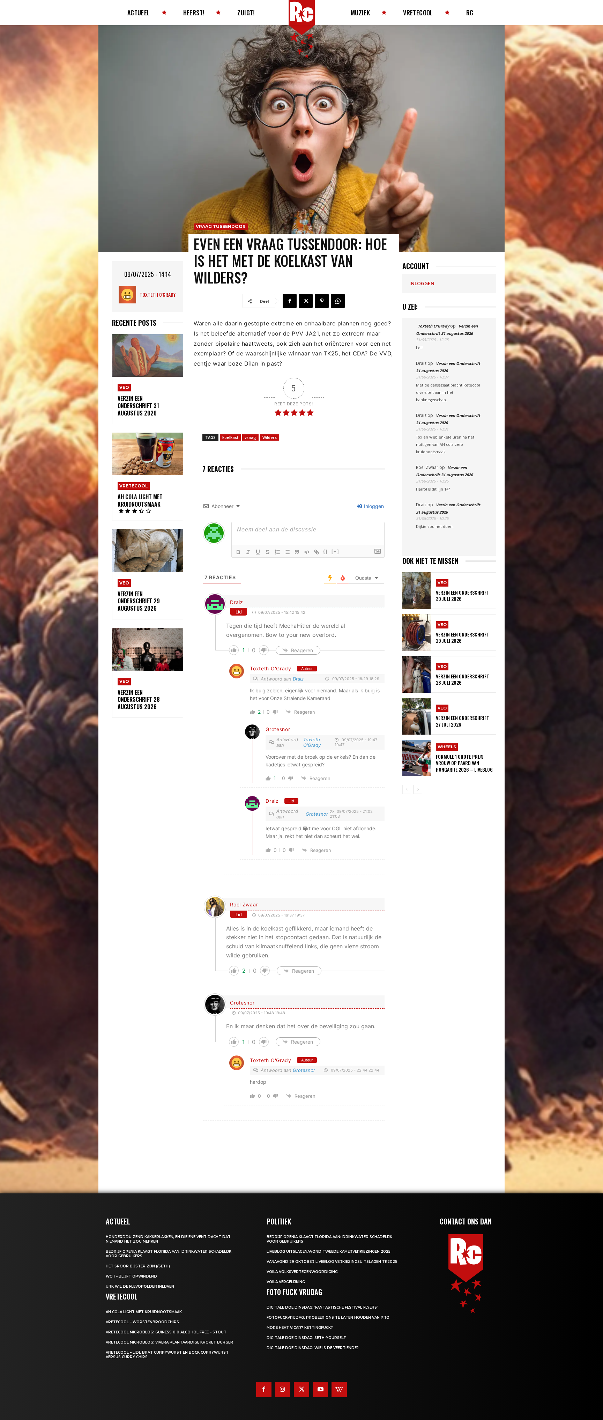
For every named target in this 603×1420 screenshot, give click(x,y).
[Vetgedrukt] (238, 552)
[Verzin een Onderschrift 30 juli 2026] (416, 590)
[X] (306, 301)
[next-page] (418, 789)
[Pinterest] (322, 301)
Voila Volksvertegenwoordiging (302, 1272)
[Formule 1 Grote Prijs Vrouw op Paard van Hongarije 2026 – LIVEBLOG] (416, 758)
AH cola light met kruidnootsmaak (140, 500)
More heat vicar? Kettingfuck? (300, 1327)
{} (325, 551)
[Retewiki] (339, 1389)
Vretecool (133, 485)
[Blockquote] (297, 552)
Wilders (269, 437)
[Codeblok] (307, 552)
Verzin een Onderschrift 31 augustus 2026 (138, 405)
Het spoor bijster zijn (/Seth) (138, 1266)
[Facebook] (290, 301)
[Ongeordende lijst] (287, 552)
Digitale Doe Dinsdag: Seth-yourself (306, 1338)
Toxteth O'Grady (158, 294)
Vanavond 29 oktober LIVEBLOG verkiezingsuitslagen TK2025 (332, 1261)
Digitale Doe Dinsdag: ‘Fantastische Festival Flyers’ (322, 1307)
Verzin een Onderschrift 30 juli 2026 (462, 595)
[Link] (316, 552)
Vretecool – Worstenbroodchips (142, 1322)
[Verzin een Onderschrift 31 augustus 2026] (147, 355)
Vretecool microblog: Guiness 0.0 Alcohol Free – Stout (166, 1332)
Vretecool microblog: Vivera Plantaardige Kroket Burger (169, 1342)
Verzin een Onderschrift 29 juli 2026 (462, 637)
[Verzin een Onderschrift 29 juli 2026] (416, 632)
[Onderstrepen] (258, 552)
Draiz (236, 602)
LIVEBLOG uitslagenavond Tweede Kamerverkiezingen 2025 (328, 1251)
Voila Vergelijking (286, 1282)
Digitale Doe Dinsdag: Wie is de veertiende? (313, 1348)
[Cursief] (248, 552)
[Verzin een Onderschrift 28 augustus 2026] (147, 649)
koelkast (230, 437)
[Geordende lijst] (277, 552)
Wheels (447, 746)
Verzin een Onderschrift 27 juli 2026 (462, 721)
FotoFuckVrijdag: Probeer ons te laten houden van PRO (328, 1317)
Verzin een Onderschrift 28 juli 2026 (462, 679)
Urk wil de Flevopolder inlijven (140, 1286)
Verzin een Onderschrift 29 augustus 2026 (139, 601)
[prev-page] (406, 789)
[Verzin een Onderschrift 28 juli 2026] (416, 674)
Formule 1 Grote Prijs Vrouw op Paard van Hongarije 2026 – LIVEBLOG (464, 763)
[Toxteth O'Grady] (129, 294)
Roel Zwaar (244, 904)
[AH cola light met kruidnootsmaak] (147, 454)
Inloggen (373, 506)
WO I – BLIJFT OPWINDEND (131, 1276)
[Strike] (268, 552)
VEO (124, 387)
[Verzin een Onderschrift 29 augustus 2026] (147, 550)
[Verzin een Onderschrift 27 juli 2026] (416, 716)
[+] (335, 551)
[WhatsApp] (338, 301)
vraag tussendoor (221, 226)
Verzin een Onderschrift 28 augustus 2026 (139, 699)
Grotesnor (278, 729)
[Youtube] (320, 1389)
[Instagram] (282, 1389)
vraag (250, 437)
